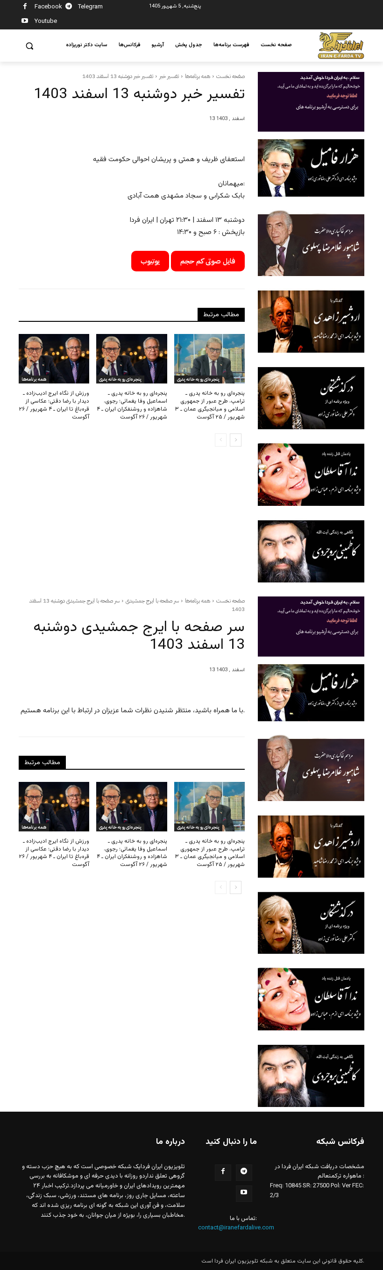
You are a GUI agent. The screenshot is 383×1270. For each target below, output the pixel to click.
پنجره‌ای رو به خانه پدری (120, 379)
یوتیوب (150, 261)
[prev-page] (221, 440)
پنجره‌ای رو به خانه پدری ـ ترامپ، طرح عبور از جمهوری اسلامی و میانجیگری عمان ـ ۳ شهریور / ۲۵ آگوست (210, 405)
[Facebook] (25, 7)
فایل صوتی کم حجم (207, 261)
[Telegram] (69, 7)
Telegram (90, 7)
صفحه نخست (230, 76)
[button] (30, 46)
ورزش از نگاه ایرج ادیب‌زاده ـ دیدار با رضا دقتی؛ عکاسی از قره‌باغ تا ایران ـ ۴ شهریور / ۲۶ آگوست (54, 405)
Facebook (48, 7)
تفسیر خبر (169, 76)
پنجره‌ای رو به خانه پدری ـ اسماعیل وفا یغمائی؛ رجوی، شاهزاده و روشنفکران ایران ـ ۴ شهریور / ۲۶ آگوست (132, 405)
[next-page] (235, 440)
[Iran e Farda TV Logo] (341, 45)
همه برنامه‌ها (197, 76)
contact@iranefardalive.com (236, 1228)
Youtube (46, 21)
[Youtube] (25, 22)
